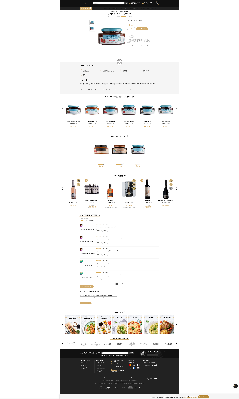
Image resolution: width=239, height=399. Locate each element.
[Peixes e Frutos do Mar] (88, 324)
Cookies (195, 397)
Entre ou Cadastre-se (148, 3)
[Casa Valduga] (83, 343)
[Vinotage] (144, 343)
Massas (119, 324)
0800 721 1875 (135, 3)
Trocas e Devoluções (100, 367)
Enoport (168, 343)
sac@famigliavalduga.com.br (139, 383)
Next (177, 109)
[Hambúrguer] (167, 324)
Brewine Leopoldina (128, 8)
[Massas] (119, 324)
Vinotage (136, 8)
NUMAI (156, 378)
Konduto (154, 365)
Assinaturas (153, 8)
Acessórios (142, 8)
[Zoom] (92, 22)
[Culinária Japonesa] (104, 324)
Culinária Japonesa (104, 324)
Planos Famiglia (85, 367)
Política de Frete (100, 365)
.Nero (109, 8)
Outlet (148, 8)
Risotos (151, 324)
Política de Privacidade (124, 355)
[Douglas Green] (156, 343)
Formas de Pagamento (146, 45)
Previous (62, 109)
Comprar (142, 28)
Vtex (150, 379)
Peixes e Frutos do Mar (88, 324)
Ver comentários (129, 16)
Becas (113, 8)
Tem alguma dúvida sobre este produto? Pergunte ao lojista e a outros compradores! (96, 295)
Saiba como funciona (152, 355)
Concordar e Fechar (203, 396)
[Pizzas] (135, 324)
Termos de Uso (116, 355)
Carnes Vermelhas (72, 324)
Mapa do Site (99, 371)
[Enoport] (168, 343)
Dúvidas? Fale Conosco (117, 365)
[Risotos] (151, 324)
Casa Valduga (96, 8)
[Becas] (120, 343)
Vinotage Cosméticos (138, 388)
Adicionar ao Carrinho (133, 31)
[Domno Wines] (71, 343)
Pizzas (135, 324)
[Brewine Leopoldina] (132, 343)
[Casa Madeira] (95, 343)
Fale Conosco (99, 370)
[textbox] (108, 3)
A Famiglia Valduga (100, 362)
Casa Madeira (104, 8)
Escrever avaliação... (87, 286)
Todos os (84, 8)
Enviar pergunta (86, 303)
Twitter (121, 370)
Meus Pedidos (84, 362)
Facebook (119, 370)
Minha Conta (84, 363)
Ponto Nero (71, 202)
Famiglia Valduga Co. (85, 3)
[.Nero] (107, 343)
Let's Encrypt (146, 365)
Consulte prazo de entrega (134, 45)
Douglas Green (156, 343)
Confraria (83, 368)
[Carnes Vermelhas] (72, 324)
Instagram (123, 370)
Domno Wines (119, 8)
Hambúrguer (167, 324)
